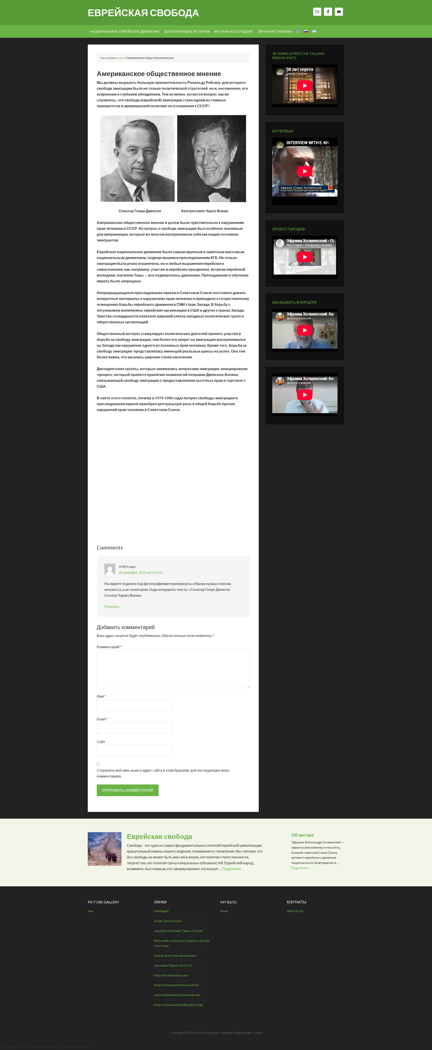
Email (102, 719)
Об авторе (302, 835)
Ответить (111, 606)
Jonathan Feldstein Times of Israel (178, 931)
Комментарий (109, 647)
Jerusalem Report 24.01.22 (173, 965)
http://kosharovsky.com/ (171, 975)
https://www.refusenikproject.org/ (178, 1005)
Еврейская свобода (159, 836)
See (90, 911)
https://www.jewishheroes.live (175, 985)
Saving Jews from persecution (175, 955)
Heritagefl (161, 911)
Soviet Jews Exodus (168, 921)
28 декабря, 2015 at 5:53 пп (141, 572)
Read (224, 911)
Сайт (101, 741)
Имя (101, 696)
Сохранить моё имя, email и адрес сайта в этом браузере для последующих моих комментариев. (163, 773)
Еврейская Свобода (143, 12)
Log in (258, 1032)
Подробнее (231, 869)
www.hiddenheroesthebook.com (177, 995)
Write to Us (295, 911)
